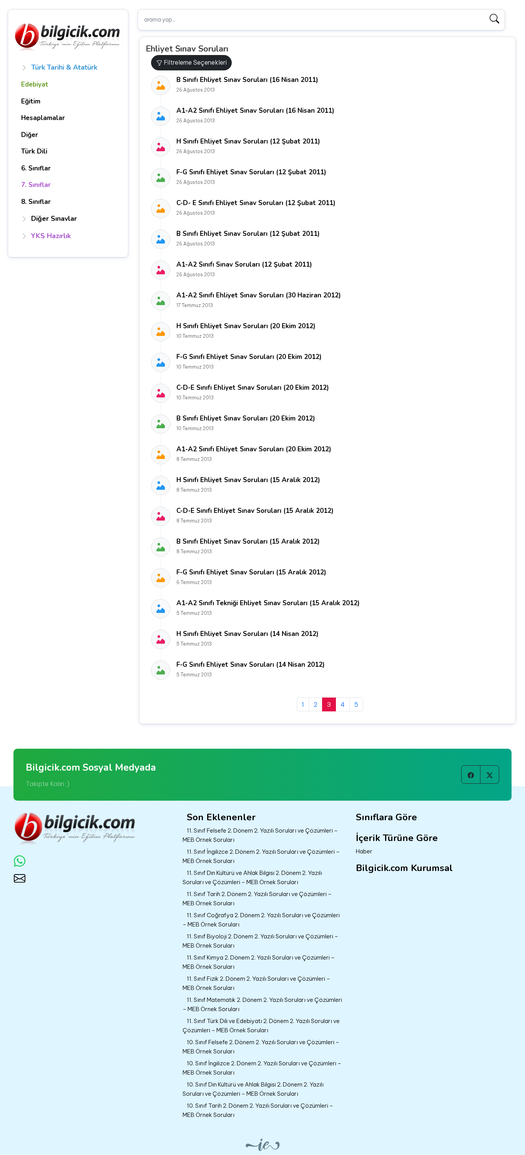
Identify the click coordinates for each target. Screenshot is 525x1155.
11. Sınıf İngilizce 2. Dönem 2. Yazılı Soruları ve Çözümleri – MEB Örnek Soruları (261, 856)
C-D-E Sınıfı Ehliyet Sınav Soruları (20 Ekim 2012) (252, 387)
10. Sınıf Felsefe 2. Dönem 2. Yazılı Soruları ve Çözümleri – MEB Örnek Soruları (261, 1046)
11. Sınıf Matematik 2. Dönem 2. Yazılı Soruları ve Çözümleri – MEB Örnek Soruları (262, 1004)
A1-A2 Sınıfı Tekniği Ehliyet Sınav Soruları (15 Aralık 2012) (268, 603)
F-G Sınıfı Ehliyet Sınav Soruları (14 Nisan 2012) (250, 664)
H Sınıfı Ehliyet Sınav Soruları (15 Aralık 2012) (248, 480)
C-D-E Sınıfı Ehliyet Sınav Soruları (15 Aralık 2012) (255, 510)
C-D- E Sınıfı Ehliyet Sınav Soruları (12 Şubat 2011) (256, 203)
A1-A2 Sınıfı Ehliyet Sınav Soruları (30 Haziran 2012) (258, 295)
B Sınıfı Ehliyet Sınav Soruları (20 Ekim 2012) (245, 418)
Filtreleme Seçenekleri (194, 62)
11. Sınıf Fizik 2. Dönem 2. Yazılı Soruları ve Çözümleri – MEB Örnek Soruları (256, 983)
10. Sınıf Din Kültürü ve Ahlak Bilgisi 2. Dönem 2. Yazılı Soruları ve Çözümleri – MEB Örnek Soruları (253, 1089)
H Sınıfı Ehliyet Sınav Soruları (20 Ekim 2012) (246, 326)
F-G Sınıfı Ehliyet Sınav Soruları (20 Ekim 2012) (249, 356)
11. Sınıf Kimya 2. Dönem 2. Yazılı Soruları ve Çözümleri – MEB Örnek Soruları (259, 962)
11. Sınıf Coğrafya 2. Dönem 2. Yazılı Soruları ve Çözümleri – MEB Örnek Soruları (261, 919)
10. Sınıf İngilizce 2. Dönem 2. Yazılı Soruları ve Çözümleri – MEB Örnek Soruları (262, 1068)
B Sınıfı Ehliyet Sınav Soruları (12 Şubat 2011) (248, 233)
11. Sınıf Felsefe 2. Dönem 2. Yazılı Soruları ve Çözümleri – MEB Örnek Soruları (260, 835)
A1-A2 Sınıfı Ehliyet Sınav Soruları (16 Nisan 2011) (255, 110)
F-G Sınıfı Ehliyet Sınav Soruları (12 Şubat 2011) (251, 172)
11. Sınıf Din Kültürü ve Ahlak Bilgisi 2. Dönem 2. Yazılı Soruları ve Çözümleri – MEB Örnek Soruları (252, 877)
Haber (364, 851)
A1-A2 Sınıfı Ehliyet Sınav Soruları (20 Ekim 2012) (253, 449)
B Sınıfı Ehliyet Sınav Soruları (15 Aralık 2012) (248, 541)
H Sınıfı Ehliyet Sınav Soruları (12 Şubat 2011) (248, 141)
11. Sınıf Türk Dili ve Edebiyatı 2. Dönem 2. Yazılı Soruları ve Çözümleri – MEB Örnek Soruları (261, 1025)
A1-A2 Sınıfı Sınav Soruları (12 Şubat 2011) (244, 264)
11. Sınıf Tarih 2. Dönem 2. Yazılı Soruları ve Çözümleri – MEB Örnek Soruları (257, 898)
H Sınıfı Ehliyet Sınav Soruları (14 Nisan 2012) (247, 633)
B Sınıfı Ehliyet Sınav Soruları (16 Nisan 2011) (247, 79)
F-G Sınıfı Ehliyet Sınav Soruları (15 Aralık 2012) (251, 572)
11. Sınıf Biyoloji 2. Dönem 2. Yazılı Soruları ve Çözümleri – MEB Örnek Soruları (260, 941)
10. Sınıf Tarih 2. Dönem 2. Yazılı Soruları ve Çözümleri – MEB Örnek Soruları (258, 1110)
